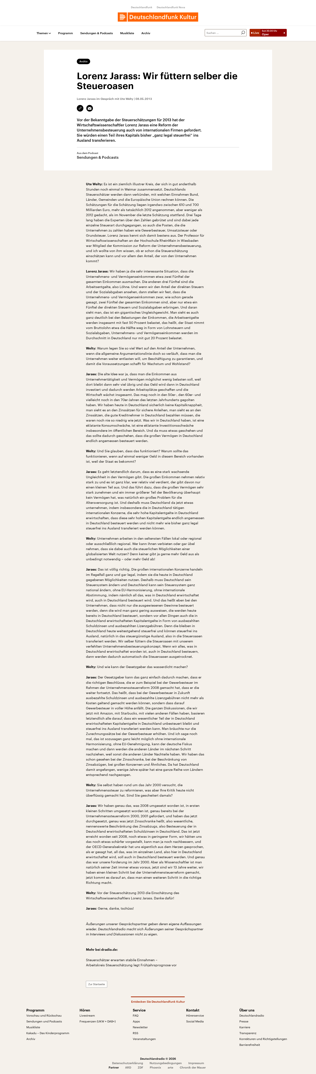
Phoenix (155, 1067)
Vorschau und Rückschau (44, 1015)
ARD (128, 1067)
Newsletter (140, 1027)
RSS (135, 1033)
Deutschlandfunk (141, 7)
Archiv (145, 33)
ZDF (140, 1067)
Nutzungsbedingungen (166, 1063)
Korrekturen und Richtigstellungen (263, 1039)
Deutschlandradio (251, 1015)
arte (170, 1067)
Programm (65, 33)
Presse (243, 1021)
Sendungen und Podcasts (44, 1021)
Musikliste (127, 33)
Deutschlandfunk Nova (171, 7)
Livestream (87, 1015)
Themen (42, 33)
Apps (136, 1021)
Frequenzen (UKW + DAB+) (98, 1021)
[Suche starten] (243, 32)
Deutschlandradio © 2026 (158, 1058)
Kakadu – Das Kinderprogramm (47, 1033)
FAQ (135, 1015)
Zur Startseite (96, 984)
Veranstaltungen (144, 1039)
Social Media (195, 1021)
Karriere (244, 1027)
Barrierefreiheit (249, 1044)
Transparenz (247, 1033)
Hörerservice (195, 1015)
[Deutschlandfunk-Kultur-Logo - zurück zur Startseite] (158, 17)
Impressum (196, 1063)
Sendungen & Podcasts (96, 33)
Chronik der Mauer (193, 1067)
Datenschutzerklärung (127, 1063)
